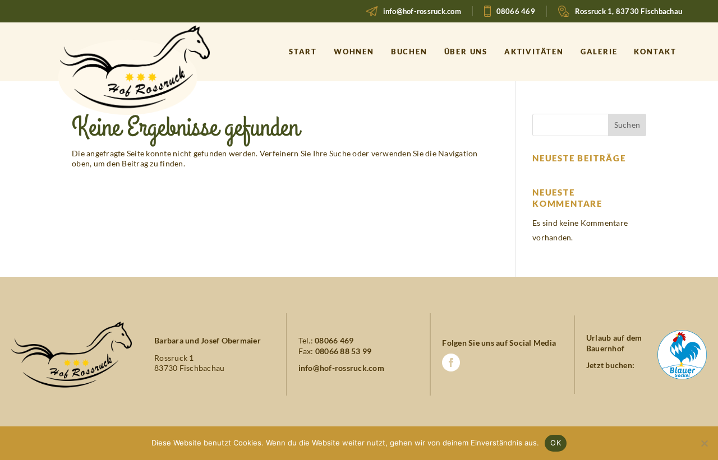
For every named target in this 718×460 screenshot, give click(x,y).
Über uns (465, 51)
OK (555, 442)
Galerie (599, 51)
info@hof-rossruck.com (422, 11)
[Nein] (704, 443)
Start (303, 51)
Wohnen (354, 51)
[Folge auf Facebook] (451, 362)
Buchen (409, 51)
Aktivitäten (534, 51)
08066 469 (515, 11)
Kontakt (655, 51)
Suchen (627, 124)
